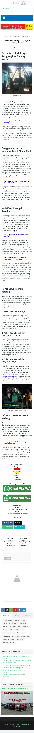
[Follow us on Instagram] (19, 610)
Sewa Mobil (15, 636)
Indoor (5, 626)
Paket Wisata (20, 630)
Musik (4, 630)
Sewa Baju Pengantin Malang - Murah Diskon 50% (11, 541)
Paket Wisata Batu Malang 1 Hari (13, 668)
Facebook (9, 522)
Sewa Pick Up (25, 636)
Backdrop (17, 620)
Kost (19, 626)
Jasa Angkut (12, 626)
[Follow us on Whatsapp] (11, 610)
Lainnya (25, 626)
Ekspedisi (15, 623)
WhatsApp (9, 527)
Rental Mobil (14, 633)
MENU (7, 9)
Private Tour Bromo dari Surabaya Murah (16, 665)
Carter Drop (6, 623)
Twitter (18, 522)
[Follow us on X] (7, 610)
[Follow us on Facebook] (3, 610)
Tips (12, 639)
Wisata (12, 642)
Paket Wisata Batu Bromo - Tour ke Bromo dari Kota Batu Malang (17, 662)
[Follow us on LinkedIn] (24, 610)
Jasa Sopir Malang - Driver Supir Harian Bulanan (23, 541)
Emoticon (7, 558)
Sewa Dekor (6, 636)
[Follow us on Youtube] (15, 610)
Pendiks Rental (20, 724)
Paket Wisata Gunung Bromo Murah (15, 689)
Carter (24, 620)
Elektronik (23, 623)
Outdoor (11, 630)
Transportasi (20, 639)
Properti (5, 633)
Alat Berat (17, 48)
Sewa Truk (6, 639)
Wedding (5, 642)
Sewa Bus (22, 633)
